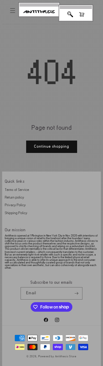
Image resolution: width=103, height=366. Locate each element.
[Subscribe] (76, 293)
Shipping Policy (16, 213)
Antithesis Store (66, 356)
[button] (12, 10)
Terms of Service (17, 189)
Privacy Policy (15, 205)
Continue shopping (51, 146)
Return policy (14, 197)
